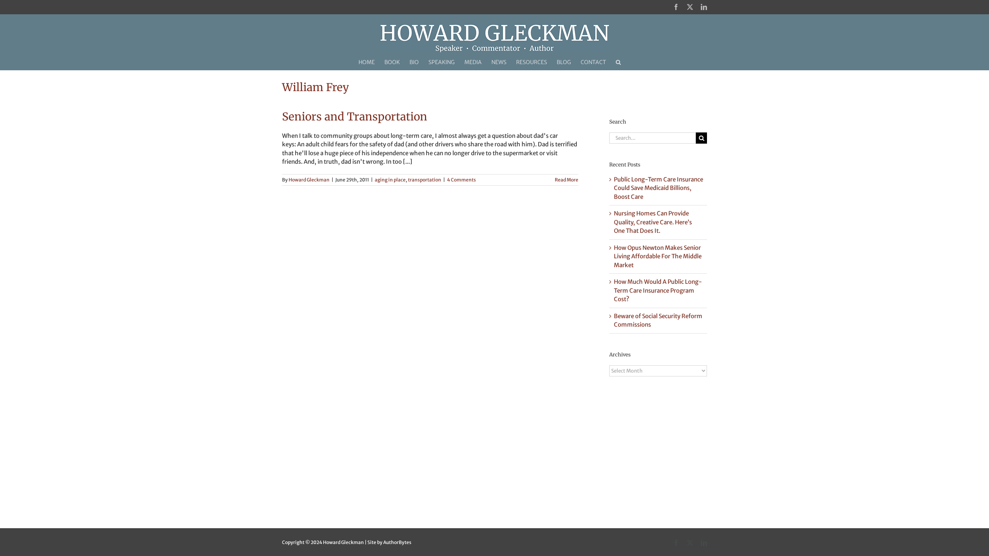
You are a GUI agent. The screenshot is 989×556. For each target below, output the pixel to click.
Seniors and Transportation (354, 117)
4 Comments (461, 180)
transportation (424, 180)
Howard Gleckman (309, 180)
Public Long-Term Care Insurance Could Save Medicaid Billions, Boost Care (658, 188)
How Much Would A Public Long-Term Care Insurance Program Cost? (658, 290)
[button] (618, 62)
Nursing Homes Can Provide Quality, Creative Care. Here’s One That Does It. (653, 222)
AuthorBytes (397, 542)
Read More (566, 180)
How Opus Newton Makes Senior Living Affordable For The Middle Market (658, 256)
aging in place (390, 180)
